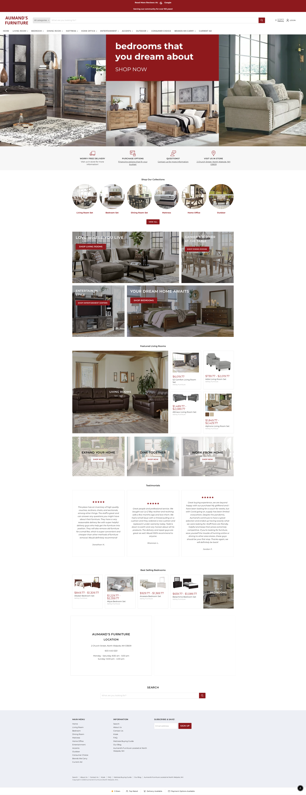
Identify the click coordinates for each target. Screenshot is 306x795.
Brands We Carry (184, 31)
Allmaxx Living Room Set (184, 412)
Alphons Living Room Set (217, 426)
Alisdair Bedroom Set (84, 596)
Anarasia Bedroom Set (150, 596)
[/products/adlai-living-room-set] (218, 362)
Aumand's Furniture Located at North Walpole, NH (163, 777)
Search (116, 724)
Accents (126, 31)
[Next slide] (299, 90)
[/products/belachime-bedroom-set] (186, 583)
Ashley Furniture (179, 384)
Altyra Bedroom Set (116, 601)
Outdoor (141, 31)
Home (6, 31)
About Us (117, 727)
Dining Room (54, 31)
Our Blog (117, 744)
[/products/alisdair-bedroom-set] (87, 583)
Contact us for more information (173, 162)
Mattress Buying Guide (123, 741)
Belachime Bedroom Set (184, 597)
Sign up (185, 726)
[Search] (262, 20)
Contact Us (118, 731)
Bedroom (36, 31)
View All (153, 222)
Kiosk (115, 734)
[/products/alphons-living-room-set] (218, 402)
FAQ (115, 738)
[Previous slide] (6, 90)
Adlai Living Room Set (215, 379)
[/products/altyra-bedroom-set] (120, 584)
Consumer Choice (161, 31)
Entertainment (108, 31)
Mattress (71, 31)
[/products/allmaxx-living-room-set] (186, 398)
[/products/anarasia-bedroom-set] (153, 583)
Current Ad (205, 31)
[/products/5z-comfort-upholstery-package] (186, 362)
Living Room (20, 31)
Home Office (88, 31)
